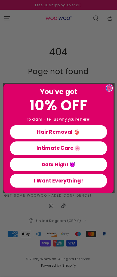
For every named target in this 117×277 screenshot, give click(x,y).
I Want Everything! (58, 180)
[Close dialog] (109, 88)
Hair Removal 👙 (58, 132)
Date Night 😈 (58, 164)
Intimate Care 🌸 (58, 148)
